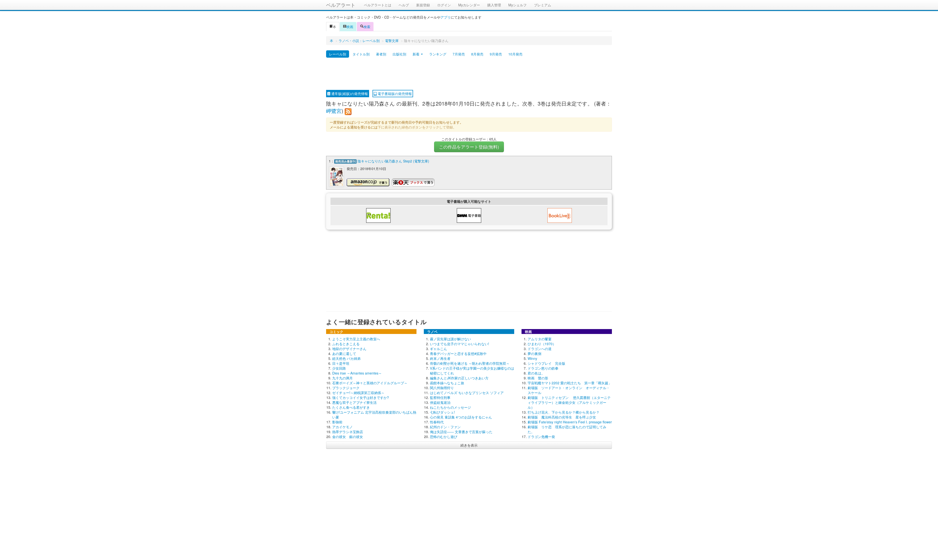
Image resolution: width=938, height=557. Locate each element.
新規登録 (423, 4)
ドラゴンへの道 (540, 348)
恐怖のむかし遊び (443, 436)
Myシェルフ (517, 4)
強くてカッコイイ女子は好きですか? (360, 397)
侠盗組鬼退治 (440, 402)
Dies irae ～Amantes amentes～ (357, 373)
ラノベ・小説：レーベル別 (359, 40)
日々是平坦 (340, 363)
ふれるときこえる (346, 343)
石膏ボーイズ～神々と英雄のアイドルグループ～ (369, 382)
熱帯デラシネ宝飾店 (347, 431)
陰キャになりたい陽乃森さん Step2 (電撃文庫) (393, 161)
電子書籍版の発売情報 (394, 93)
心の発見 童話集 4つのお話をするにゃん (461, 417)
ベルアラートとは (377, 4)
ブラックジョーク (346, 387)
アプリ (445, 17)
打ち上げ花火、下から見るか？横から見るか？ (563, 412)
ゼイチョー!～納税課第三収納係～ (358, 392)
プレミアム (542, 4)
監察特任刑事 (440, 397)
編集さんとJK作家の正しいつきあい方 (459, 377)
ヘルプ (404, 4)
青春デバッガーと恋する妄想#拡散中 (458, 353)
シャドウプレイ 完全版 (546, 363)
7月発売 (459, 54)
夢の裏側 (534, 353)
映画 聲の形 (538, 377)
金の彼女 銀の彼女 (347, 436)
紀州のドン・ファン (445, 426)
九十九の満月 (342, 377)
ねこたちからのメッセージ (450, 407)
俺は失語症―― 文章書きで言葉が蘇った (461, 431)
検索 (366, 26)
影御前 (337, 421)
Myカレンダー (469, 4)
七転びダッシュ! (442, 412)
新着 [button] (416, 54)
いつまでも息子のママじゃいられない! (459, 343)
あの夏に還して (344, 353)
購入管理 (494, 4)
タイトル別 (361, 54)
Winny (532, 358)
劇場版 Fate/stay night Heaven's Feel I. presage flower (570, 421)
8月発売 (477, 54)
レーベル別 (337, 54)
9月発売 (496, 54)
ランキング (437, 54)
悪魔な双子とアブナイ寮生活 (354, 402)
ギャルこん (438, 348)
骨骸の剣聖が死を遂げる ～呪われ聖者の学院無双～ (470, 363)
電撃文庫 (392, 40)
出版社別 (399, 54)
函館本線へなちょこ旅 (447, 382)
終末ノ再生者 (440, 358)
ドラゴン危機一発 (541, 436)
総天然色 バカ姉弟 (346, 358)
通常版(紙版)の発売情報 (349, 93)
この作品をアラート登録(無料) (469, 147)
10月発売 (515, 54)
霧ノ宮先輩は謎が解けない (450, 338)
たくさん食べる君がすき (351, 407)
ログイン (444, 4)
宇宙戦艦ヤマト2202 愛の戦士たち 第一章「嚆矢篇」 (570, 382)
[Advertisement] (469, 74)
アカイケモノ (342, 426)
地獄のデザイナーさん (349, 348)
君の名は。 (536, 373)
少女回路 (339, 368)
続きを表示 (469, 445)
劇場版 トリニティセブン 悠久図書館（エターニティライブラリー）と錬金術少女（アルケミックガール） (569, 402)
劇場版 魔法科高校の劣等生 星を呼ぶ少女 (562, 417)
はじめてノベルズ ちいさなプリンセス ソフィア (467, 392)
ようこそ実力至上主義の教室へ (356, 338)
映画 (349, 26)
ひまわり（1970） (542, 343)
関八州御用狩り (442, 387)
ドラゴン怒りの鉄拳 (543, 368)
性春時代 (437, 421)
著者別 (381, 54)
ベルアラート (340, 4)
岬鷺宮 (333, 110)
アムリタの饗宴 (540, 338)
